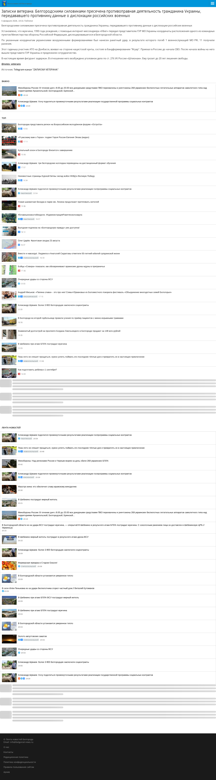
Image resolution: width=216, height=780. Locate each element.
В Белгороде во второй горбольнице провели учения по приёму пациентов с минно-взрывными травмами (70, 318)
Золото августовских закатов (32, 636)
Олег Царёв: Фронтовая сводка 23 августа (39, 240)
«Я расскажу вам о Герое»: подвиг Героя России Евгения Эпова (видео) (53, 137)
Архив (7, 772)
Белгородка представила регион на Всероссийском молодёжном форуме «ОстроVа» (60, 124)
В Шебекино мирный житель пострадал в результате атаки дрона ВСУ (53, 537)
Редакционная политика (16, 757)
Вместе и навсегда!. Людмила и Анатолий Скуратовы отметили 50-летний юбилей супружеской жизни (69, 253)
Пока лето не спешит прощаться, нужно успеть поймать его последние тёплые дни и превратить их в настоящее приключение (81, 357)
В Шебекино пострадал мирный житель (37, 499)
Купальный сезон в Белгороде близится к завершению (45, 150)
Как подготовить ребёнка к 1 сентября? (37, 370)
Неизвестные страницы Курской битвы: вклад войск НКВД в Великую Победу (56, 176)
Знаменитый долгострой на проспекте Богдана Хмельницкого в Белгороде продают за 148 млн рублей (69, 331)
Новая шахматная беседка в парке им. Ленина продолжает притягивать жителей (58, 202)
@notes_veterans (11, 64)
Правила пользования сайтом (19, 767)
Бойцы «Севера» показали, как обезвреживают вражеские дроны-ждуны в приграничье (61, 266)
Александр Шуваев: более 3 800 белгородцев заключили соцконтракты (53, 305)
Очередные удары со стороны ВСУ (35, 279)
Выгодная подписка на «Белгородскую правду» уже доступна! (48, 228)
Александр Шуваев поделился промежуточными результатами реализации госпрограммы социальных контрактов (75, 189)
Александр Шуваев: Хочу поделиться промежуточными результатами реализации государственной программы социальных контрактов (85, 101)
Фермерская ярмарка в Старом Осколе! (37, 563)
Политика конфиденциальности (20, 762)
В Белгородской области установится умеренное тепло (45, 575)
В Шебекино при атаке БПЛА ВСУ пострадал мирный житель (48, 597)
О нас (6, 747)
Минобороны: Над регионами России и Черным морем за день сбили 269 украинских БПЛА (63, 461)
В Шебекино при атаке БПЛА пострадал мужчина (42, 344)
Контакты (8, 752)
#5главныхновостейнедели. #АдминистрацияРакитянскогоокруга (50, 215)
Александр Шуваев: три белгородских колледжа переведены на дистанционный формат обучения (67, 163)
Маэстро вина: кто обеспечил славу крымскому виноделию (47, 486)
